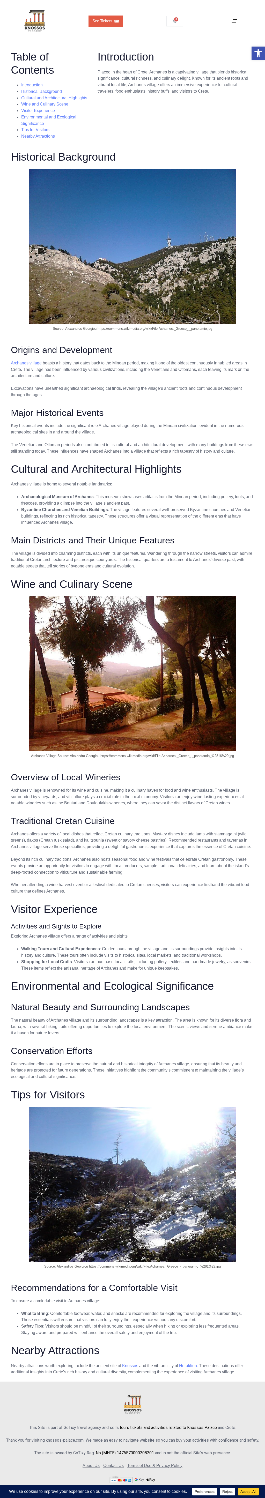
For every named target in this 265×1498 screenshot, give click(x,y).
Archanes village (26, 363)
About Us (91, 1465)
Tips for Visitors (35, 130)
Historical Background (41, 91)
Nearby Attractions (38, 136)
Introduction (32, 85)
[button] (258, 53)
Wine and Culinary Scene (44, 104)
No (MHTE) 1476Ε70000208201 (125, 1452)
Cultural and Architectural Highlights (54, 98)
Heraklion (188, 1366)
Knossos (130, 1366)
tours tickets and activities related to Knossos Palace (168, 1427)
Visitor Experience (38, 110)
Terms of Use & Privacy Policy (154, 1465)
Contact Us (113, 1465)
